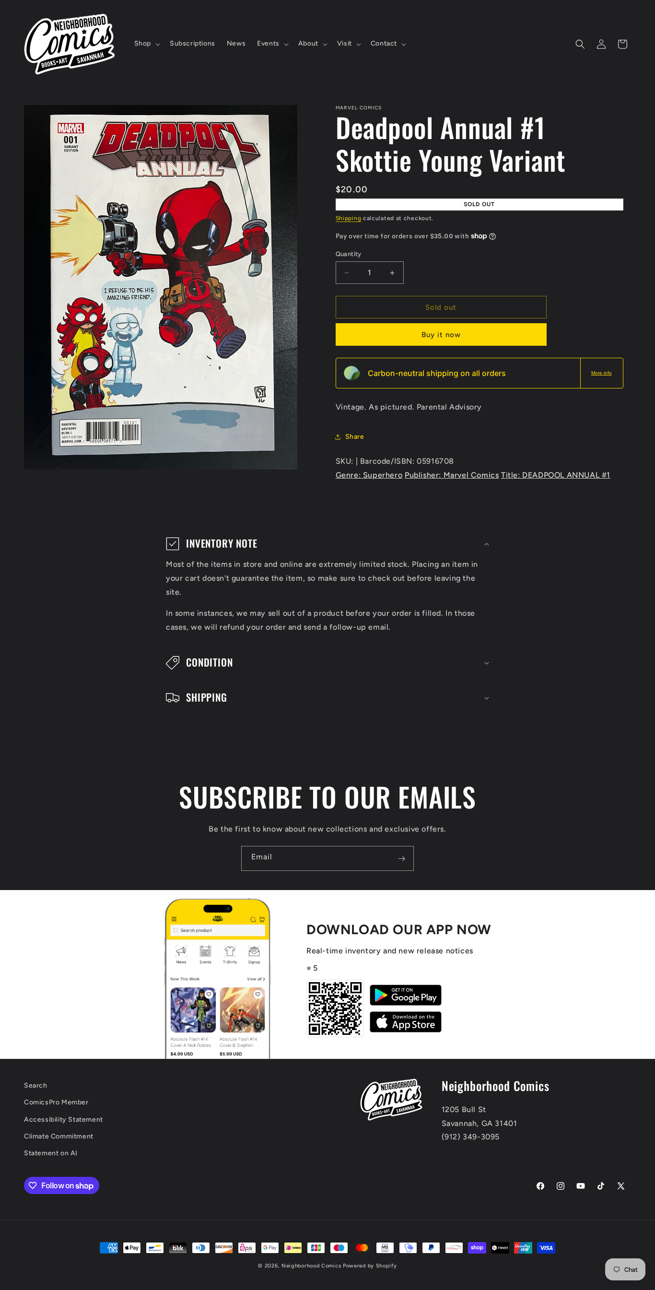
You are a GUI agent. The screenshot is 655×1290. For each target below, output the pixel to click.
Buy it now (441, 334)
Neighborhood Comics (311, 1266)
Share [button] (354, 437)
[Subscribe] (401, 858)
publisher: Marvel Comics (452, 475)
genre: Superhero (369, 475)
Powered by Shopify (370, 1266)
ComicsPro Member (56, 1103)
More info (601, 372)
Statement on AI (51, 1153)
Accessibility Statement (63, 1119)
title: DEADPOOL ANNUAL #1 (555, 475)
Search (35, 1085)
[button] (146, 44)
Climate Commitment (59, 1136)
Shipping (349, 218)
